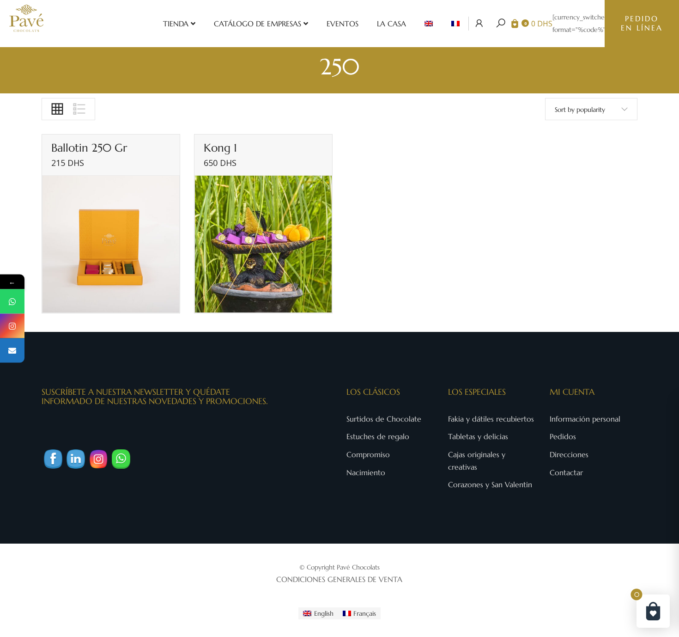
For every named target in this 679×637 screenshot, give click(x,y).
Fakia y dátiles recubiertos (491, 418)
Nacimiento (365, 472)
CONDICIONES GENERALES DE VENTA (339, 579)
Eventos (342, 23)
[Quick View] (168, 269)
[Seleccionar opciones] (320, 292)
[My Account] (479, 24)
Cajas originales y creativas (476, 461)
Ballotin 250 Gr (89, 148)
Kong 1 (220, 148)
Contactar (566, 472)
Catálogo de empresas (257, 23)
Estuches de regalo (377, 436)
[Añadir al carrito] (168, 292)
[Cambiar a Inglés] (428, 23)
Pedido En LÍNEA (642, 23)
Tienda (175, 23)
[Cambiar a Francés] (455, 23)
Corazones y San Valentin (490, 484)
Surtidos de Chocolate (383, 418)
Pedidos (563, 436)
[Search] (500, 24)
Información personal (585, 418)
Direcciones (569, 454)
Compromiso (368, 454)
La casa (391, 23)
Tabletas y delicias (478, 436)
